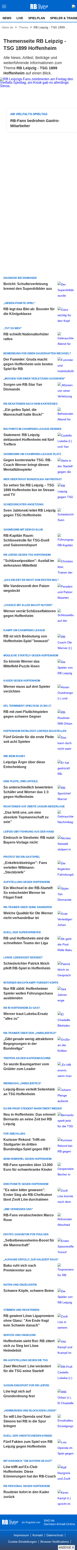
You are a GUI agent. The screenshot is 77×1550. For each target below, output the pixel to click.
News (7, 18)
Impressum (21, 1535)
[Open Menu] (4, 7)
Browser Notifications (54, 1541)
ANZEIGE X (66, 1547)
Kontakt (38, 1535)
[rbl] (10, 1522)
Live (19, 18)
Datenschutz (54, 1535)
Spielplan (36, 18)
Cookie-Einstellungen (22, 1541)
